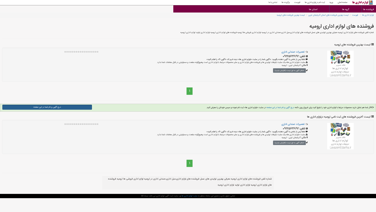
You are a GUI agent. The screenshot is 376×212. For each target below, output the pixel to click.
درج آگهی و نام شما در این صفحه (280, 107)
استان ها (313, 9)
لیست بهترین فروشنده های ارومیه (291, 15)
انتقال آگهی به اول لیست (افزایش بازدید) (289, 70)
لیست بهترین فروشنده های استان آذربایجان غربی (328, 15)
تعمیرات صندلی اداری (292, 52)
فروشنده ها (369, 9)
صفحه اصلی (342, 2)
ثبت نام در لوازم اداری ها (315, 2)
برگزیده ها (286, 2)
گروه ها (345, 9)
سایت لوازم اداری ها (189, 196)
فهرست (297, 2)
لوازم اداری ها (368, 15)
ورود (331, 2)
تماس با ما (272, 2)
